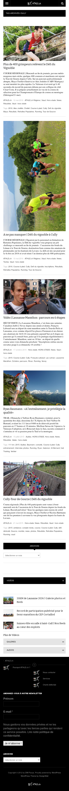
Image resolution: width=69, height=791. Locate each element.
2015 (10, 357)
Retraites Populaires (26, 111)
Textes (6, 261)
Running (38, 111)
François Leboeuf (38, 357)
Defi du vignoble (54, 108)
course (37, 527)
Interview (18, 448)
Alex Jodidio (18, 108)
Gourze (14, 531)
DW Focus (34, 3)
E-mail (8, 711)
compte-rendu (28, 527)
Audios (28, 436)
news (27, 531)
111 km (11, 444)
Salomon (46, 448)
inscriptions (49, 266)
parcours (23, 361)
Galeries (11, 642)
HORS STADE (44, 349)
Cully (45, 108)
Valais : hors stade (19, 440)
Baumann (31, 444)
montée (21, 531)
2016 (10, 108)
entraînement (8, 448)
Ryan (40, 448)
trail (62, 448)
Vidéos (10, 580)
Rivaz (30, 361)
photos (26, 448)
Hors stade (51, 100)
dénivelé (6, 531)
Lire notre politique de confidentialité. (28, 733)
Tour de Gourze (49, 111)
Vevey (44, 361)
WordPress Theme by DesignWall (34, 775)
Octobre (15, 361)
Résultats (7, 103)
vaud (13, 534)
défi (60, 527)
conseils (39, 444)
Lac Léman (50, 357)
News (59, 100)
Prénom (8, 698)
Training (6, 451)
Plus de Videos (11, 635)
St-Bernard (55, 448)
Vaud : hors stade (19, 103)
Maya (5, 111)
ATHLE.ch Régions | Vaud (35, 100)
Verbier (13, 451)
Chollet (27, 108)
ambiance (17, 527)
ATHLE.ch (7, 100)
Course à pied (36, 108)
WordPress (56, 772)
